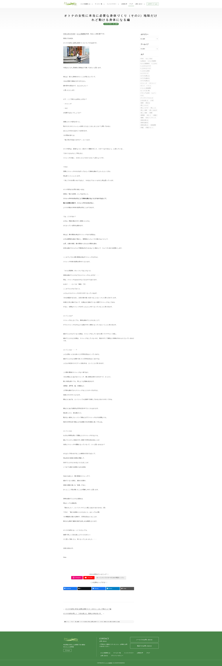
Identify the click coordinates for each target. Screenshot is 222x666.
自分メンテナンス (151, 117)
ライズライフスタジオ (147, 98)
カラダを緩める (145, 78)
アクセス (67, 650)
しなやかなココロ (146, 68)
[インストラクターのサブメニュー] (118, 4)
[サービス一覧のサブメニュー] (104, 4)
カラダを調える (145, 80)
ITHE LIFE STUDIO (69, 34)
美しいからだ (144, 105)
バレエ (149, 85)
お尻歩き (143, 61)
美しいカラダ (144, 108)
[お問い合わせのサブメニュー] (144, 4)
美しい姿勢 (144, 110)
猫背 (142, 103)
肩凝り (155, 115)
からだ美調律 (152, 61)
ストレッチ (144, 83)
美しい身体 (144, 112)
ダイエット (153, 83)
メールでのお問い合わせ (144, 639)
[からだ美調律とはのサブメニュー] (92, 4)
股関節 (143, 115)
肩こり (149, 115)
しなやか (154, 63)
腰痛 (142, 117)
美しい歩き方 (153, 110)
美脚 (151, 112)
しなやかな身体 (145, 71)
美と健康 (115, 24)
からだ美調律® (81, 34)
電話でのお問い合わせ (144, 646)
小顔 (152, 100)
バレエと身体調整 (146, 88)
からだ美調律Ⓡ (145, 63)
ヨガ (142, 95)
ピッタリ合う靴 (145, 90)
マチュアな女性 (145, 93)
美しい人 (153, 108)
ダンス (143, 85)
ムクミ (154, 93)
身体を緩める (144, 122)
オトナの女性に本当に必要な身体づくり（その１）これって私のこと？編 (88, 609)
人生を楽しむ (144, 100)
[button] (149, 4)
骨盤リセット (149, 127)
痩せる (148, 103)
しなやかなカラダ (146, 66)
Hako (142, 58)
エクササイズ (144, 73)
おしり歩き (149, 58)
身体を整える (144, 120)
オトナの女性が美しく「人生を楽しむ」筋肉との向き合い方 (82, 613)
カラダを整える (145, 76)
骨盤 (142, 127)
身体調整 (153, 125)
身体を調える (144, 125)
